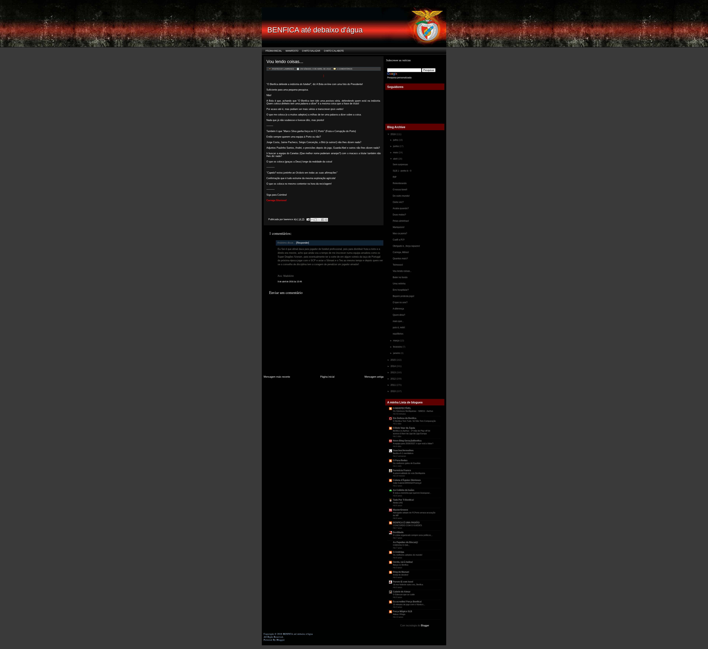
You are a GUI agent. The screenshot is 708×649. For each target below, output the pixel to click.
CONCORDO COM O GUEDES (407, 525)
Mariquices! (398, 227)
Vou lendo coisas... (284, 61)
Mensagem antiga (374, 376)
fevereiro (397, 347)
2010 (393, 391)
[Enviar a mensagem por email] (312, 220)
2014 (393, 366)
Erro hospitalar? (401, 290)
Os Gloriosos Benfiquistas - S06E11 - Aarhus (413, 411)
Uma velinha (399, 283)
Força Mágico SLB (402, 611)
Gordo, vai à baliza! (403, 562)
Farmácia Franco (402, 470)
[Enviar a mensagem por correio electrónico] (307, 219)
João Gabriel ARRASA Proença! (407, 483)
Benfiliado (398, 532)
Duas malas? (399, 214)
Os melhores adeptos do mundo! (407, 555)
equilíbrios (398, 333)
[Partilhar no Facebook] (322, 220)
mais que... (398, 321)
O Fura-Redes (400, 460)
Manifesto (292, 51)
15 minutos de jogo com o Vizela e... (409, 604)
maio (396, 152)
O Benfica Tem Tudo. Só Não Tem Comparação (414, 421)
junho (396, 146)
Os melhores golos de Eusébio (406, 463)
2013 (393, 372)
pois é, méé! (399, 327)
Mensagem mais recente (277, 376)
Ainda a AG (398, 503)
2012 (393, 378)
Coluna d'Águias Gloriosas (407, 480)
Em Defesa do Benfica (404, 418)
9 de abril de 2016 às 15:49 (290, 281)
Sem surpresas (400, 164)
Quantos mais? (400, 258)
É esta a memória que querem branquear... (412, 493)
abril (395, 158)
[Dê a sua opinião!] (315, 220)
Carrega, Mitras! (401, 252)
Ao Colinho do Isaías (403, 490)
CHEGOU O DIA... (401, 545)
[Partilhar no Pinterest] (326, 220)
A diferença (398, 308)
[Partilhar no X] (319, 220)
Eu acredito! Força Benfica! (407, 601)
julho (396, 140)
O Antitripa (398, 552)
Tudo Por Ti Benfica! (403, 500)
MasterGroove (400, 510)
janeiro (397, 353)
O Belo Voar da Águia (404, 428)
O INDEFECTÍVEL (402, 408)
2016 (393, 134)
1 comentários (344, 69)
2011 (393, 385)
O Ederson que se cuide (404, 594)
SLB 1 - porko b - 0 (402, 170)
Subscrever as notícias (398, 60)
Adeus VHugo (399, 614)
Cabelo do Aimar (401, 591)
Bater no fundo (400, 277)
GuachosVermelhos (403, 450)
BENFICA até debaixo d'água (315, 30)
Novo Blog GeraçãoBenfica (407, 440)
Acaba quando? (401, 208)
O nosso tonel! (400, 189)
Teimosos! (398, 264)
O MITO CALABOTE (334, 51)
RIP (394, 177)
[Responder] (302, 242)
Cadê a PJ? (399, 239)
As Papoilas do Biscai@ (405, 542)
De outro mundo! (401, 196)
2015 (393, 360)
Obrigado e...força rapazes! (406, 246)
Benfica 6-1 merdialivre (403, 453)
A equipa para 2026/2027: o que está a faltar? (413, 443)
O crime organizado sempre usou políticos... (413, 535)
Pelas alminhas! (401, 221)
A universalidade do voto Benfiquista (409, 473)
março (396, 340)
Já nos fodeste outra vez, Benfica (408, 584)
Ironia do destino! (400, 575)
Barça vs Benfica (400, 565)
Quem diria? (399, 315)
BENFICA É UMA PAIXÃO (406, 522)
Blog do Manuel (401, 572)
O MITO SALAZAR (311, 51)
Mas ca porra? (400, 233)
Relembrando (400, 183)
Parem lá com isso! (403, 581)
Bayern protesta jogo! (403, 296)
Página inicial (274, 51)
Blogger (425, 625)
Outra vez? (398, 202)
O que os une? (400, 302)
